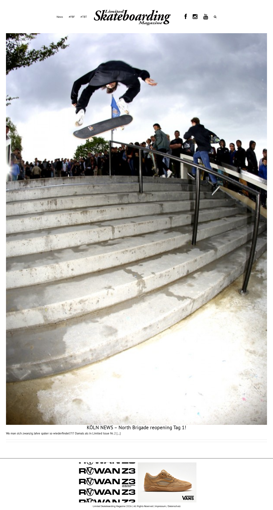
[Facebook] (183, 17)
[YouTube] (193, 17)
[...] (119, 433)
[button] (198, 17)
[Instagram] (187, 17)
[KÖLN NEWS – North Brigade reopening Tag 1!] (136, 229)
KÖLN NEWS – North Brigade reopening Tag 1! (136, 427)
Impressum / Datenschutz (167, 506)
